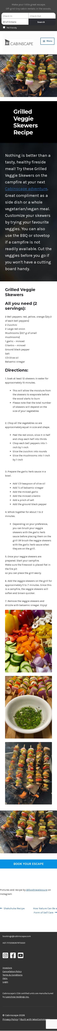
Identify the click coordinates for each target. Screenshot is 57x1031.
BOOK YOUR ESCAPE (28, 864)
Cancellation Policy (12, 971)
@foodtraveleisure (36, 889)
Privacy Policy (10, 1019)
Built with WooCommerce (35, 1019)
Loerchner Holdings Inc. (17, 996)
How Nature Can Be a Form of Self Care (45, 910)
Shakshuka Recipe (14, 909)
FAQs (5, 978)
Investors (7, 967)
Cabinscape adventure (26, 188)
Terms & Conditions (12, 975)
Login (5, 982)
